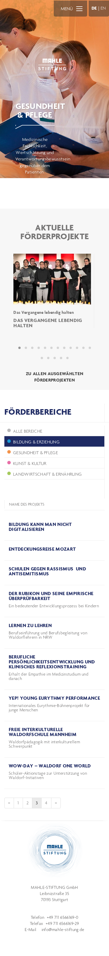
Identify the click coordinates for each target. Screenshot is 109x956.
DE (94, 8)
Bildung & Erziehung (36, 442)
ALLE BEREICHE (27, 431)
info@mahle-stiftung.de (63, 929)
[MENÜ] (79, 8)
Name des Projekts (26, 504)
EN (103, 8)
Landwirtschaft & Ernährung (47, 474)
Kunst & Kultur (29, 463)
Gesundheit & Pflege (35, 452)
